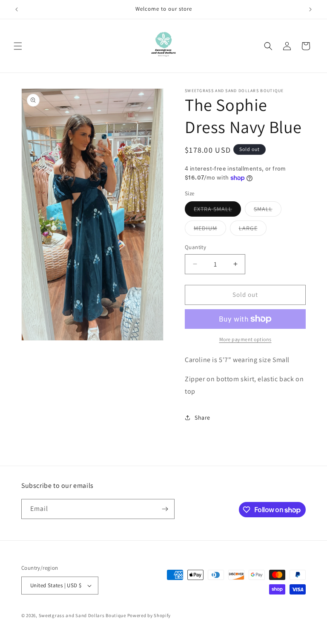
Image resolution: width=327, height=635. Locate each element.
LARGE (253, 230)
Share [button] (202, 417)
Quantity (195, 247)
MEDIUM (210, 230)
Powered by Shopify (149, 615)
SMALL (267, 211)
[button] (18, 46)
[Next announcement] (310, 9)
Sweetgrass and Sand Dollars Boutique (82, 615)
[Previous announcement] (16, 9)
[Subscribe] (164, 509)
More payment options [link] (245, 339)
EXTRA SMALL (217, 211)
